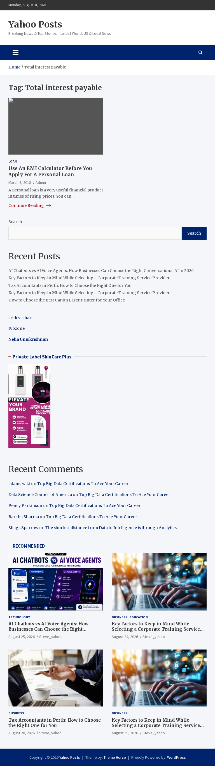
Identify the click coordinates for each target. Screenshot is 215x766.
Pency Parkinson (25, 505)
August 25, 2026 (21, 636)
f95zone (16, 328)
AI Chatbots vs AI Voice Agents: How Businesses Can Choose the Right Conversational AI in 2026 (101, 270)
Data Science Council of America (40, 494)
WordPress (176, 757)
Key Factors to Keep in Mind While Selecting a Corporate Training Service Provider (89, 277)
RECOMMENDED (29, 546)
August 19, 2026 (125, 732)
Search (15, 221)
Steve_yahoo (50, 636)
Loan (12, 161)
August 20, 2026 (21, 732)
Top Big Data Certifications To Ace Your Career (82, 483)
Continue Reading (26, 205)
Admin (41, 182)
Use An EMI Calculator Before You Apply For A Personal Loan (50, 171)
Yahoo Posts (35, 24)
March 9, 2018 (19, 182)
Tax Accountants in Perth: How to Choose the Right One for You (70, 285)
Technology (19, 617)
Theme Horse (115, 757)
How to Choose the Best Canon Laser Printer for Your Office (66, 300)
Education (139, 617)
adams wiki (19, 483)
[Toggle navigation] (15, 52)
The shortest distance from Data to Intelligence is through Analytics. (111, 527)
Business (119, 617)
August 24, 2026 (125, 636)
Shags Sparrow (23, 527)
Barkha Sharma (23, 516)
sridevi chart (20, 317)
